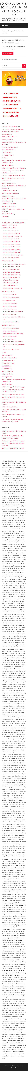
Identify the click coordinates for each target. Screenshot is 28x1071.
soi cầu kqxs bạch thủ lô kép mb (12, 236)
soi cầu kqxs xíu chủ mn (10, 314)
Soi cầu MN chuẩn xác (8, 203)
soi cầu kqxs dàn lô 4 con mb (11, 266)
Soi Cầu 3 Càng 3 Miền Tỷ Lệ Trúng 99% (13, 168)
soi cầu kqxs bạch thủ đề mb (11, 233)
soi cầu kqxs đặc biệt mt (10, 331)
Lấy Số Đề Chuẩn (7, 152)
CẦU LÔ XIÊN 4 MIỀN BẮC (10, 285)
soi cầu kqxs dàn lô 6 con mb (11, 269)
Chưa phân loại (6, 134)
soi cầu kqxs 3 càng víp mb (11, 231)
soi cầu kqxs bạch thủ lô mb (11, 239)
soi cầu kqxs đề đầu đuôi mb (11, 277)
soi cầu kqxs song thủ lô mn (11, 322)
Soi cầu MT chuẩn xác (8, 206)
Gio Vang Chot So (7, 139)
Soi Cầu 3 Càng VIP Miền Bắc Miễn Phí (12, 175)
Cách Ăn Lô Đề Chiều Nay (9, 126)
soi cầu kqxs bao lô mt (8, 300)
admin (17, 43)
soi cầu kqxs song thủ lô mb (11, 257)
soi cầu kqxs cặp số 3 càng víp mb (13, 255)
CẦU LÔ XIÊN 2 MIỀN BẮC (10, 280)
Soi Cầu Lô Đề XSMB (8, 183)
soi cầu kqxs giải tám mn (10, 306)
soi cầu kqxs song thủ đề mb (11, 241)
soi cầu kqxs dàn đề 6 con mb (11, 247)
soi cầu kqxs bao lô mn (9, 294)
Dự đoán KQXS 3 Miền (8, 137)
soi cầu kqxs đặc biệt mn (10, 303)
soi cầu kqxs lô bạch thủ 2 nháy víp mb (14, 264)
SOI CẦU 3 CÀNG (7, 165)
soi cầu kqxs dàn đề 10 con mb (12, 252)
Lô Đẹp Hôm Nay (7, 155)
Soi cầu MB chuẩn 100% (10, 59)
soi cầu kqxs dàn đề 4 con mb (11, 244)
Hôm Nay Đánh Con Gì (8, 147)
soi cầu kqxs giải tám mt (10, 336)
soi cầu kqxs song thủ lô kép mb (12, 288)
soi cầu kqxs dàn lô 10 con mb (11, 275)
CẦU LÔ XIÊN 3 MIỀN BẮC (10, 283)
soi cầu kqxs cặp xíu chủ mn (11, 297)
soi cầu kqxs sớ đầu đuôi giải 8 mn (13, 311)
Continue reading (7, 53)
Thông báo (5, 216)
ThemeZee (14, 1068)
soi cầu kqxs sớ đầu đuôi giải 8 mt (12, 341)
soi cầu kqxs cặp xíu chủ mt (11, 328)
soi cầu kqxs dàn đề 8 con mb (11, 249)
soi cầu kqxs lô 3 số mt (9, 339)
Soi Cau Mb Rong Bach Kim (10, 193)
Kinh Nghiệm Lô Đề (7, 150)
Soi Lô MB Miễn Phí (7, 214)
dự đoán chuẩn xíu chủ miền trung (13, 333)
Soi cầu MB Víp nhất (7, 196)
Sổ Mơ (4, 158)
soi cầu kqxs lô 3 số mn (9, 309)
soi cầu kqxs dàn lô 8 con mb (13, 40)
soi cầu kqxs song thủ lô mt (11, 349)
